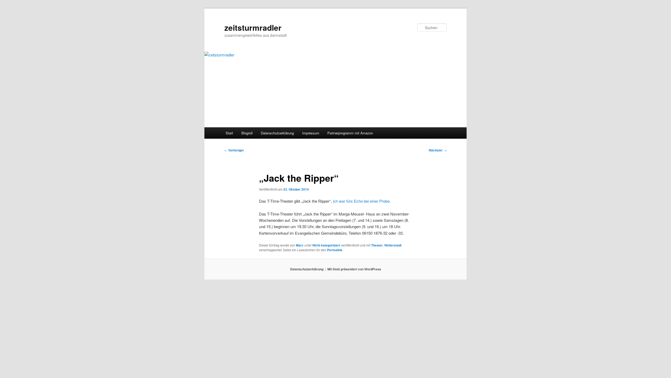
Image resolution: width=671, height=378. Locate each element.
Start (229, 132)
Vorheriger (234, 150)
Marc (300, 245)
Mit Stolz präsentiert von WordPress (354, 269)
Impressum (310, 132)
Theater (377, 245)
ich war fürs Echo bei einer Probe (361, 201)
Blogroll (247, 132)
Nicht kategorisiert (326, 245)
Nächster (438, 150)
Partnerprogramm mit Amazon (350, 132)
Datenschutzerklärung (277, 132)
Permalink (334, 250)
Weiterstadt (393, 245)
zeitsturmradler (253, 27)
